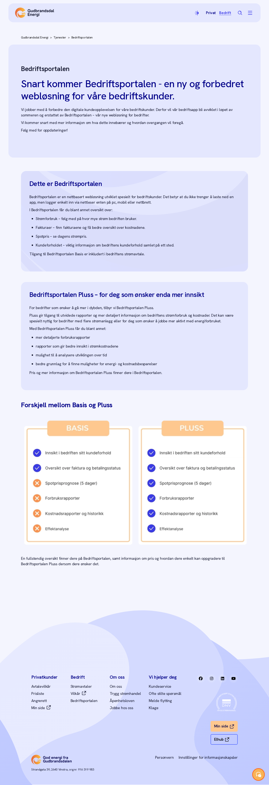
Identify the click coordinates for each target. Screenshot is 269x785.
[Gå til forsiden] (34, 13)
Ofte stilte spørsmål (165, 693)
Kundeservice (160, 686)
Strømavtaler (81, 686)
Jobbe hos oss (121, 707)
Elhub (218, 739)
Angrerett (39, 700)
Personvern (164, 757)
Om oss (116, 686)
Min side (38, 707)
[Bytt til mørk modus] (197, 13)
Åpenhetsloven (122, 700)
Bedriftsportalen (82, 37)
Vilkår (75, 693)
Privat (211, 12)
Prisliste (37, 693)
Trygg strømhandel (125, 693)
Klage (153, 707)
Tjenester (59, 37)
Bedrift (225, 12)
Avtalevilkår (41, 686)
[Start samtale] (258, 774)
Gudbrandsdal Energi (34, 37)
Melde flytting (160, 700)
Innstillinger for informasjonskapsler (208, 757)
